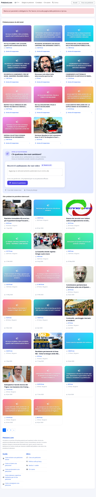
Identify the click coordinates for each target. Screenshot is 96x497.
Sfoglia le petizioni (28, 2)
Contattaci (38, 2)
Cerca (56, 2)
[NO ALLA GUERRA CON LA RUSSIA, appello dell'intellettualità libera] (17, 39)
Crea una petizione (87, 2)
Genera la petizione (19, 183)
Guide (5, 454)
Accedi (75, 2)
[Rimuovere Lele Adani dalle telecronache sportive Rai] (48, 70)
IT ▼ (17, 2)
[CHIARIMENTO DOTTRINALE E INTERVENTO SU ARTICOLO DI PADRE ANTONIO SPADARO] (79, 70)
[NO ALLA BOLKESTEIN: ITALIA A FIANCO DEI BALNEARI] (48, 100)
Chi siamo (47, 2)
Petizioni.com (6, 3)
